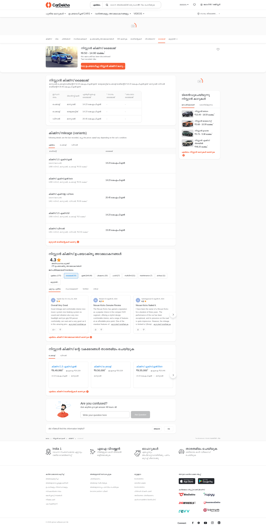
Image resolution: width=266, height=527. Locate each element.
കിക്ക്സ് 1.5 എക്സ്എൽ (60, 159)
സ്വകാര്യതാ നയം (53, 491)
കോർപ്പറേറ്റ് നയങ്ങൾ (54, 495)
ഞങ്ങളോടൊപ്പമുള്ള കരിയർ (57, 483)
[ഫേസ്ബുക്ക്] (192, 523)
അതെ (157, 429)
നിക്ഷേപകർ (50, 500)
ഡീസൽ (74, 145)
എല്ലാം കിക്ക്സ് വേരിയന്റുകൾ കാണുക (67, 391)
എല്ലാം (52, 145)
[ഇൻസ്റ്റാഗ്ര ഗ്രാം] (212, 523)
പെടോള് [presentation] (52, 356)
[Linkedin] (219, 523)
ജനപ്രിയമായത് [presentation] (188, 105)
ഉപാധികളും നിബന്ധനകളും (57, 487)
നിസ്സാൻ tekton (201, 111)
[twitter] (199, 523)
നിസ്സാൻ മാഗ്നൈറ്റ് (203, 121)
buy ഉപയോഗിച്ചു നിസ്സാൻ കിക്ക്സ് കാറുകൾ (103, 66)
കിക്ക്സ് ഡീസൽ (57, 228)
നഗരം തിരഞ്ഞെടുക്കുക (209, 13)
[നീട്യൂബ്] (205, 523)
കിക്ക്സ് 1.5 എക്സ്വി (59, 213)
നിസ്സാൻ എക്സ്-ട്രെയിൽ (202, 141)
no (169, 429)
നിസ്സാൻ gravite (202, 131)
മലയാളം (183, 4)
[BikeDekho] (187, 494)
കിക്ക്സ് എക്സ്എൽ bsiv (61, 178)
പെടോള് (63, 145)
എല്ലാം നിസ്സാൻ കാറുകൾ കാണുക (198, 152)
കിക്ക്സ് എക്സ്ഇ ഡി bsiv (61, 194)
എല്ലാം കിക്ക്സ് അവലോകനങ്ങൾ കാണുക (69, 337)
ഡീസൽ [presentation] (63, 356)
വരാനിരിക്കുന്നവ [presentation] (206, 105)
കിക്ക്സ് (49, 39)
